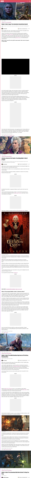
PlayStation (9, 34)
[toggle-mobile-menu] (29, 1)
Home (2, 20)
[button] (28, 28)
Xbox (12, 34)
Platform (7, 469)
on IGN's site (15, 272)
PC (6, 34)
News (5, 20)
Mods (10, 449)
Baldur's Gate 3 (6, 135)
